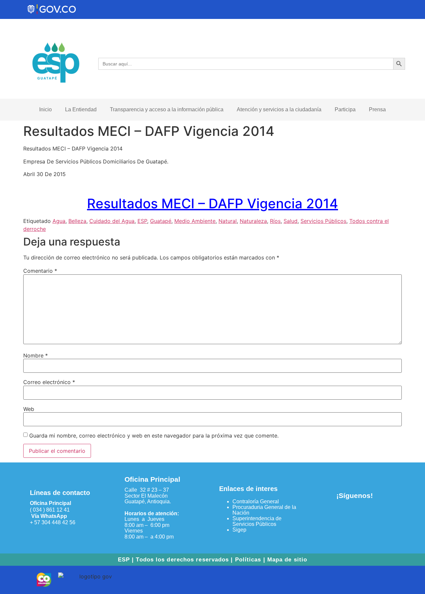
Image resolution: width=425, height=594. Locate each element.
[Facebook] (344, 515)
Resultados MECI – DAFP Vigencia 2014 (212, 203)
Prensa (377, 109)
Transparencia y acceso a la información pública (166, 109)
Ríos (275, 221)
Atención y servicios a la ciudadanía (279, 109)
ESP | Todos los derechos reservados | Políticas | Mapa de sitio (212, 559)
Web (28, 409)
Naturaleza (253, 221)
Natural (227, 221)
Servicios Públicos (323, 221)
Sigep (239, 530)
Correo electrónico (49, 382)
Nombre (35, 355)
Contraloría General (255, 501)
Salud (291, 221)
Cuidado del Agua (111, 221)
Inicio (45, 109)
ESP (142, 221)
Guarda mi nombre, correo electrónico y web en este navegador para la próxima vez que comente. (154, 435)
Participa (345, 109)
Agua (58, 221)
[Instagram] (366, 515)
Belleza (77, 221)
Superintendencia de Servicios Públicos (257, 521)
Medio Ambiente (194, 221)
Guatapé (160, 221)
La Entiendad (81, 109)
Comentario (40, 270)
